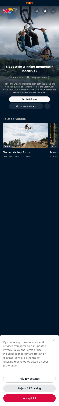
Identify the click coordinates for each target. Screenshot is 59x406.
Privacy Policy (11, 349)
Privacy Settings (29, 378)
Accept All (29, 398)
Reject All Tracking (29, 388)
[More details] (46, 152)
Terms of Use (34, 349)
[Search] (37, 11)
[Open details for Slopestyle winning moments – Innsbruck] (29, 60)
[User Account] (45, 11)
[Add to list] (47, 106)
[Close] (53, 340)
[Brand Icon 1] (29, 3)
